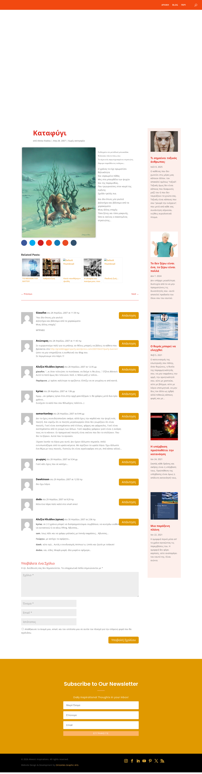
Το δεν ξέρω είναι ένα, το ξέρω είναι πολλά (163, 267)
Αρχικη (165, 5)
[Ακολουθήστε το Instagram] (126, 761)
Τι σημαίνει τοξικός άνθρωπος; (164, 159)
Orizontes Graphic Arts (67, 765)
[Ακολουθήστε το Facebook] (132, 761)
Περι (183, 5)
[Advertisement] (101, 93)
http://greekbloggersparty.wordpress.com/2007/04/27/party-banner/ (84, 349)
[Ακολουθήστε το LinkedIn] (138, 761)
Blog (175, 5)
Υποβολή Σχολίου (123, 640)
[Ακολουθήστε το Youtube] (144, 761)
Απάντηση (129, 315)
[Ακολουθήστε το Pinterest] (150, 761)
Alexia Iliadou (44, 140)
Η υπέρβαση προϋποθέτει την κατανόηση (162, 450)
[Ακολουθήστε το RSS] (162, 761)
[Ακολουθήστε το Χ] (156, 761)
